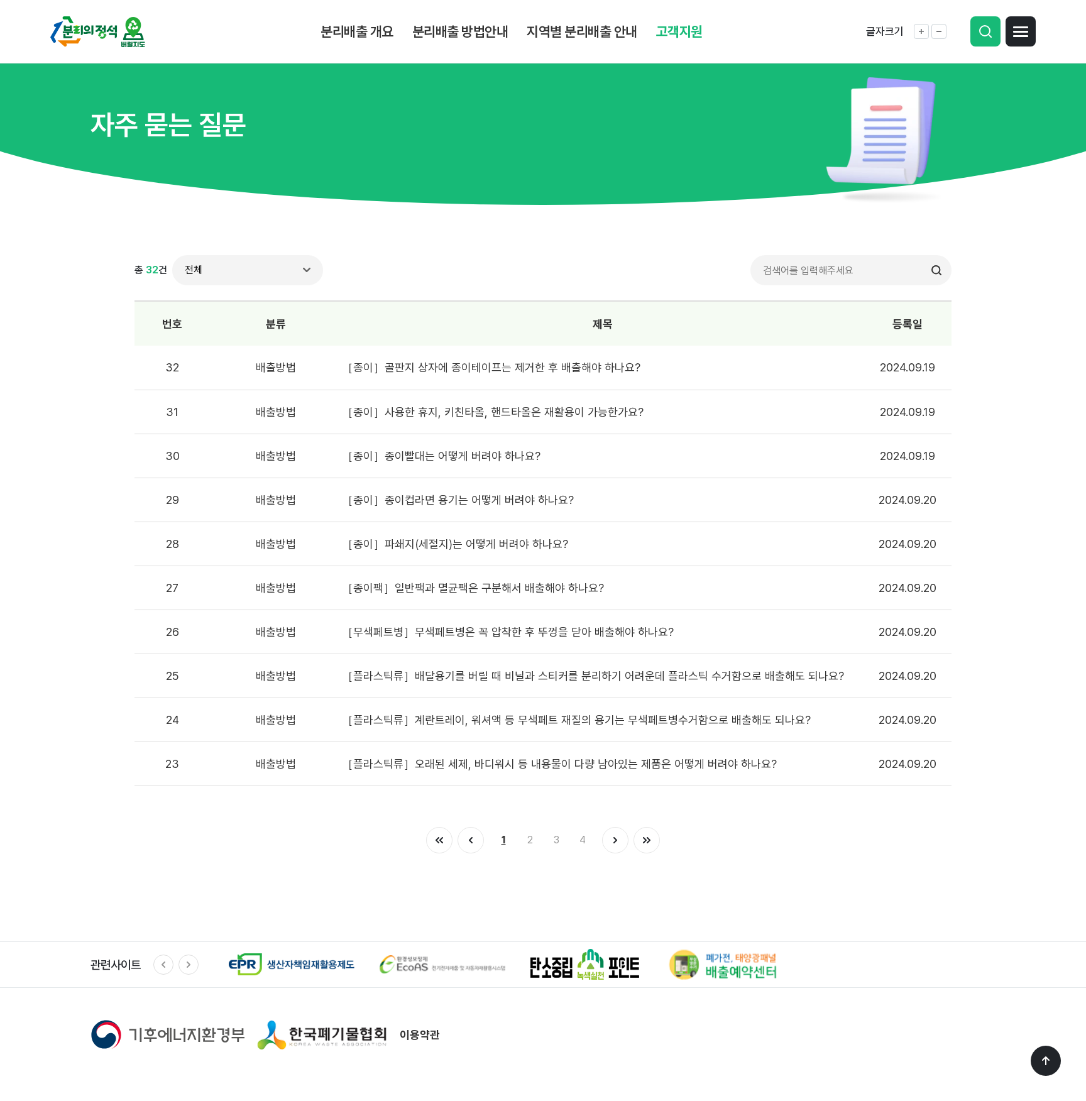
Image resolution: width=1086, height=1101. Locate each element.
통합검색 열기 (985, 31)
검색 (936, 270)
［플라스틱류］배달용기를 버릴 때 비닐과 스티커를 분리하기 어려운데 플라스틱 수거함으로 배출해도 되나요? (593, 675)
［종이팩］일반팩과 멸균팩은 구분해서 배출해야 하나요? (473, 587)
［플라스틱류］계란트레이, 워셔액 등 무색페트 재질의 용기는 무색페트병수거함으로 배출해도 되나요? (576, 719)
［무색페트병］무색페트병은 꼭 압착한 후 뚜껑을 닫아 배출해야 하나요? (508, 631)
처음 (439, 840)
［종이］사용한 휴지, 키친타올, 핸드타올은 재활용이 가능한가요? (493, 412)
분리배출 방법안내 (460, 31)
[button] (163, 965)
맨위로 (1046, 1061)
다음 (615, 840)
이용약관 (420, 1034)
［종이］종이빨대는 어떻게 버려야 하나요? (441, 456)
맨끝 (647, 840)
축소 (938, 31)
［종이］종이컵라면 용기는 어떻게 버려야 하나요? (458, 500)
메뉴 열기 (1021, 31)
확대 (921, 31)
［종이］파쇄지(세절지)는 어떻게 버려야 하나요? (455, 543)
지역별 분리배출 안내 (582, 31)
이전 (471, 840)
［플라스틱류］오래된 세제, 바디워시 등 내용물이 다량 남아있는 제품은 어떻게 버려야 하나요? (559, 763)
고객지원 (679, 31)
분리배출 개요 (357, 31)
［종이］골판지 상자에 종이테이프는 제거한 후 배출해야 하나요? (491, 367)
